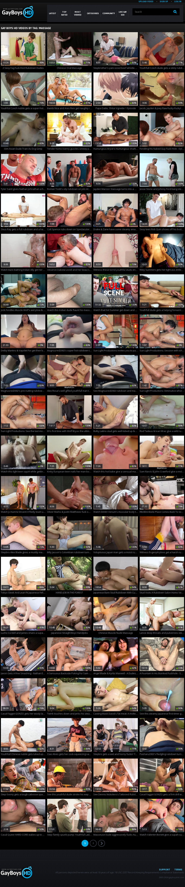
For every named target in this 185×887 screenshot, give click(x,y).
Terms (178, 869)
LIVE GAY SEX (123, 13)
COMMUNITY (108, 13)
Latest (52, 13)
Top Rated (64, 13)
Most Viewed (77, 13)
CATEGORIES (93, 13)
